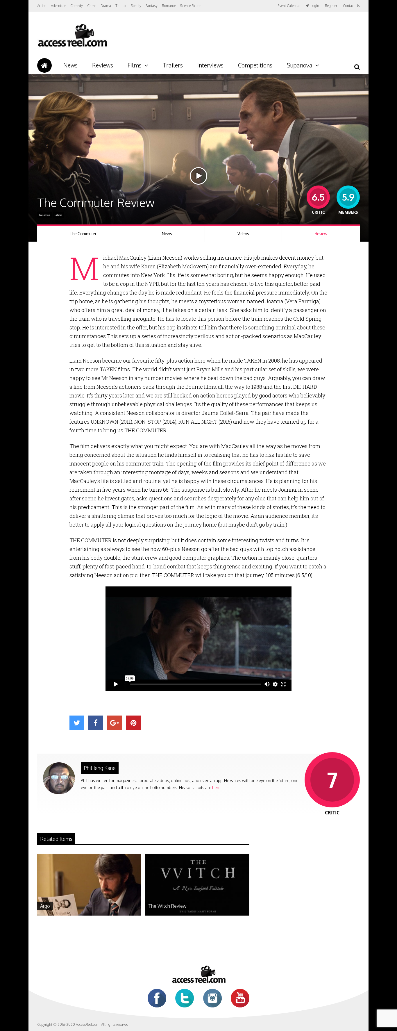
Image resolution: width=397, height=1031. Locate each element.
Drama (106, 5)
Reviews (102, 65)
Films (135, 65)
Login (315, 6)
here (216, 787)
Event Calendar (289, 5)
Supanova (299, 65)
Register (331, 6)
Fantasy (152, 5)
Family (136, 5)
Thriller (120, 5)
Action (42, 5)
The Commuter (83, 233)
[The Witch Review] (197, 914)
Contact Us (351, 5)
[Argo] (89, 914)
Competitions (255, 65)
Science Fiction (190, 5)
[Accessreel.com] (72, 46)
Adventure (58, 5)
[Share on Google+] (114, 723)
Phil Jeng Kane (100, 768)
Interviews (210, 65)
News (70, 65)
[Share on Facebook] (95, 723)
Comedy (76, 5)
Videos (243, 233)
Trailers (173, 65)
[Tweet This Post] (76, 723)
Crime (91, 5)
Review (321, 233)
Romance (169, 5)
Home (44, 65)
